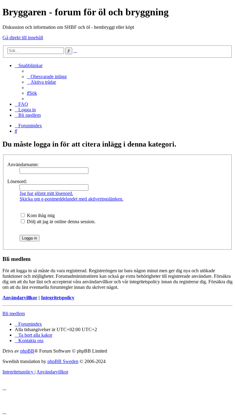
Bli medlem (13, 313)
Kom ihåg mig (40, 215)
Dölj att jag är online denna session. (60, 221)
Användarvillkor (19, 297)
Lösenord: (17, 181)
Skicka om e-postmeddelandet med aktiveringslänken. (71, 198)
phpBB (27, 351)
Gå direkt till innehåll (22, 37)
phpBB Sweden (62, 361)
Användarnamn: (23, 164)
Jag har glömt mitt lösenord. (46, 193)
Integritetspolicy (57, 297)
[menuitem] (47, 76)
